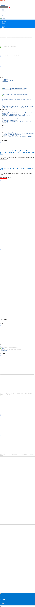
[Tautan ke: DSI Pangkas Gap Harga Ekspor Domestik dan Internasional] (3, 346)
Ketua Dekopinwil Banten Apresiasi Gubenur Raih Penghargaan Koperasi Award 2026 (14, 94)
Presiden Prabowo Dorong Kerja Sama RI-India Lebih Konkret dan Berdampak (13, 116)
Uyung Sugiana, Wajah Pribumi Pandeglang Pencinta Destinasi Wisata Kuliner (13, 131)
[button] (9, 7)
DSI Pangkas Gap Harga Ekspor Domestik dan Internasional (9, 347)
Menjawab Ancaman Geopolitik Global (7, 80)
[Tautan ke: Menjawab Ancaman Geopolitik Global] (5, 79)
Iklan (2, 602)
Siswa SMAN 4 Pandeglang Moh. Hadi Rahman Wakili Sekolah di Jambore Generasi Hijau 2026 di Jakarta (16, 37)
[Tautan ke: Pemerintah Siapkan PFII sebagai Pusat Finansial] (9, 344)
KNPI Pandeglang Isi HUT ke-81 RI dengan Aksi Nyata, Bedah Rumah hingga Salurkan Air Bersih (14, 55)
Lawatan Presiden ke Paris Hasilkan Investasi (8, 117)
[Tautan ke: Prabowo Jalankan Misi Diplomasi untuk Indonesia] (18, 119)
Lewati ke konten (2, 0)
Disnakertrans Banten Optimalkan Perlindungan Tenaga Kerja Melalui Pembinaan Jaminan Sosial (16, 99)
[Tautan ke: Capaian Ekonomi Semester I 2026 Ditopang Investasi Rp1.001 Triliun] (3, 348)
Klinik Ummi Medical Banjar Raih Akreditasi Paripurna (8, 46)
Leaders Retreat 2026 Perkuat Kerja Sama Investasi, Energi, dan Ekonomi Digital (14, 114)
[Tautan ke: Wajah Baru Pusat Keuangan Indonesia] (5, 81)
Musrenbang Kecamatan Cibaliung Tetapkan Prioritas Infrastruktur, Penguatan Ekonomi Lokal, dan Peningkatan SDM (17, 152)
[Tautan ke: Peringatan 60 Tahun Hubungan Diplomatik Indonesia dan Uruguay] (18, 137)
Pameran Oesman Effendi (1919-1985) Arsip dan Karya (10, 135)
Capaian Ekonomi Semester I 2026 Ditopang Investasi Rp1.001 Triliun (10, 349)
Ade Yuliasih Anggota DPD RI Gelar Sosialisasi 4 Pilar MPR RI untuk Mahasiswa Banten (14, 107)
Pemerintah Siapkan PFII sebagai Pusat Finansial (7, 345)
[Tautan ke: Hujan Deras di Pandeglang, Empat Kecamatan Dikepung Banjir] (3, 166)
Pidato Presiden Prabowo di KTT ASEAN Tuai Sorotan (10, 123)
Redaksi (3, 603)
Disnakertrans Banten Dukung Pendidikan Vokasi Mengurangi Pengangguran (13, 89)
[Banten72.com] (2, 5)
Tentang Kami (4, 601)
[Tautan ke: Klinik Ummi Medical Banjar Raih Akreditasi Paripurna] (7, 45)
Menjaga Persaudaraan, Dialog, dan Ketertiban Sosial (10, 83)
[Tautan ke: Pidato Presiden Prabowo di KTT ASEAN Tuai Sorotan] (18, 122)
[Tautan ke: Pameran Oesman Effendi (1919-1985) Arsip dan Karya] (18, 134)
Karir (2, 604)
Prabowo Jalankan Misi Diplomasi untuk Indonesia (9, 120)
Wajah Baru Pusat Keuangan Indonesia (8, 82)
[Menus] (0, 1)
